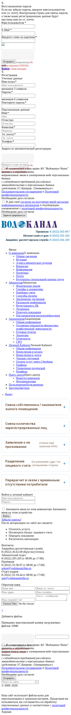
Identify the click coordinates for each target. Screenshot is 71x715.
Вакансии (22, 266)
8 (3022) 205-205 (60, 235)
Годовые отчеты (26, 332)
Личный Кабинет (19, 345)
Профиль (21, 371)
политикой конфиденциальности (41, 208)
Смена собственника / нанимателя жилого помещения (33, 407)
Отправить (9, 678)
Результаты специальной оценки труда (40, 279)
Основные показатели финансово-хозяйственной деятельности (37, 327)
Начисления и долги (28, 355)
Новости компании (28, 378)
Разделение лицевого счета (32, 463)
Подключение (17, 384)
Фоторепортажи (26, 381)
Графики (21, 364)
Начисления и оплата (29, 351)
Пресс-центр (16, 374)
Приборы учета (25, 292)
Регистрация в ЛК (27, 305)
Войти (5, 68)
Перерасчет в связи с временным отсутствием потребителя (32, 482)
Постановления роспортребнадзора (38, 315)
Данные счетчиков (27, 358)
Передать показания (28, 312)
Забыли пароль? (11, 519)
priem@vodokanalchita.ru (16, 568)
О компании (16, 253)
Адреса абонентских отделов (34, 262)
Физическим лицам (28, 285)
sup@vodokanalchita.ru (15, 578)
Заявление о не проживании (31, 444)
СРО (19, 341)
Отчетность (23, 338)
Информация (24, 269)
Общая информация (28, 322)
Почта (20, 276)
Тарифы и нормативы (29, 289)
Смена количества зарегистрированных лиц (26, 426)
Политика (22, 272)
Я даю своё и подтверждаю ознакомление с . (35, 205)
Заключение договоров (30, 299)
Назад (8, 394)
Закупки (14, 388)
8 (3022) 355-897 (60, 231)
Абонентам (16, 282)
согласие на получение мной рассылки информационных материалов (35, 203)
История (21, 259)
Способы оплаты (26, 295)
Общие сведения (26, 256)
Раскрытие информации (31, 302)
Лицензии (22, 335)
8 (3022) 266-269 (60, 239)
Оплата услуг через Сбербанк (34, 361)
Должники (22, 309)
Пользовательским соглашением (21, 191)
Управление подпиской (30, 368)
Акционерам (17, 318)
